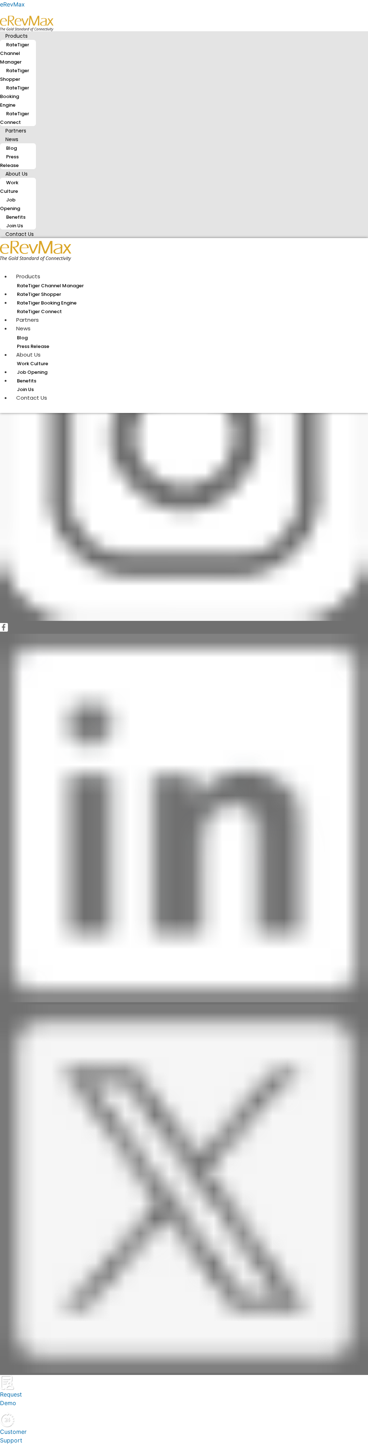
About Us (16, 173)
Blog (11, 148)
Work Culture (9, 187)
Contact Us (19, 234)
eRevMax (12, 4)
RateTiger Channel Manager (14, 53)
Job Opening (10, 204)
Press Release (9, 161)
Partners (27, 320)
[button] (184, 35)
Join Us (25, 389)
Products (16, 35)
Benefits (16, 217)
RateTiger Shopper (14, 75)
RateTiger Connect (14, 118)
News (11, 139)
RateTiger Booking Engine (14, 96)
